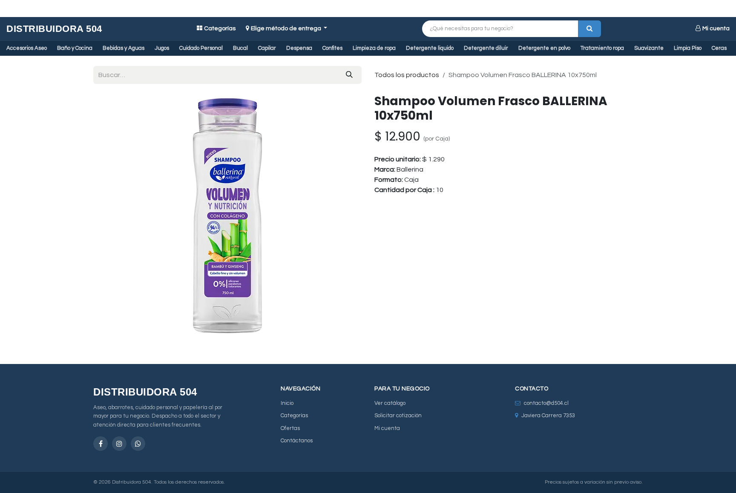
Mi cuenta (716, 29)
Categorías (220, 29)
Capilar (267, 48)
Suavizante (649, 48)
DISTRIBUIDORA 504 (54, 28)
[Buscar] (589, 28)
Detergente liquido (430, 48)
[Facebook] (100, 443)
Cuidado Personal (201, 48)
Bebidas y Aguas (123, 48)
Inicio (287, 403)
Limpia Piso (688, 48)
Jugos (162, 48)
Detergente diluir (486, 48)
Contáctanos (297, 441)
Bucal (240, 48)
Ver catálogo (389, 403)
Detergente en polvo (544, 48)
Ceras (719, 48)
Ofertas (290, 428)
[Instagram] (119, 443)
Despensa (299, 48)
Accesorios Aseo (26, 48)
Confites (332, 48)
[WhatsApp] (138, 443)
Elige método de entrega (286, 29)
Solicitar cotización (398, 415)
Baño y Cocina (74, 48)
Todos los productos (406, 75)
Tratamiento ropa (602, 48)
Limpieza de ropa (374, 48)
